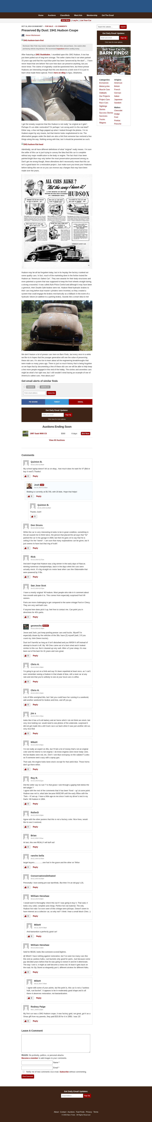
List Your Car (85, 20)
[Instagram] (81, 1104)
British (117, 86)
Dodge (117, 114)
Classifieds (65, 15)
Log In (75, 20)
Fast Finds (80, 1112)
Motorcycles (104, 86)
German (117, 93)
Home (40, 15)
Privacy (89, 1112)
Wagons (102, 123)
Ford (116, 117)
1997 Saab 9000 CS (38, 433)
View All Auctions (57, 440)
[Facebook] (66, 1104)
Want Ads (78, 15)
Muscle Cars (104, 89)
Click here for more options (57, 419)
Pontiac (117, 120)
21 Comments (61, 26)
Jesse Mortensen (33, 35)
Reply (35, 476)
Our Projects (104, 96)
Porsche (117, 124)
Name (55, 1062)
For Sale (49, 26)
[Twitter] (71, 1104)
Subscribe (64, 1072)
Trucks (102, 119)
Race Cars (103, 103)
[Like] (25, 476)
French (117, 89)
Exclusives (103, 83)
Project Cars (104, 99)
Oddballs (103, 93)
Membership (92, 15)
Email (55, 1068)
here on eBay (60, 73)
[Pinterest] (76, 1104)
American (45, 387)
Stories (102, 109)
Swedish (117, 103)
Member (45, 625)
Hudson (30, 387)
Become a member (29, 1058)
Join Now (66, 20)
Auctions (52, 15)
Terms (95, 1112)
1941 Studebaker (43, 54)
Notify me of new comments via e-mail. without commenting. (56, 1072)
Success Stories (106, 113)
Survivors (103, 116)
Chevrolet (118, 110)
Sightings (103, 106)
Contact (63, 1112)
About (56, 1112)
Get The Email (108, 15)
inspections (60, 49)
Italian (116, 96)
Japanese (118, 99)
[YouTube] (85, 1104)
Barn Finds (76, 6)
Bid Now (85, 433)
